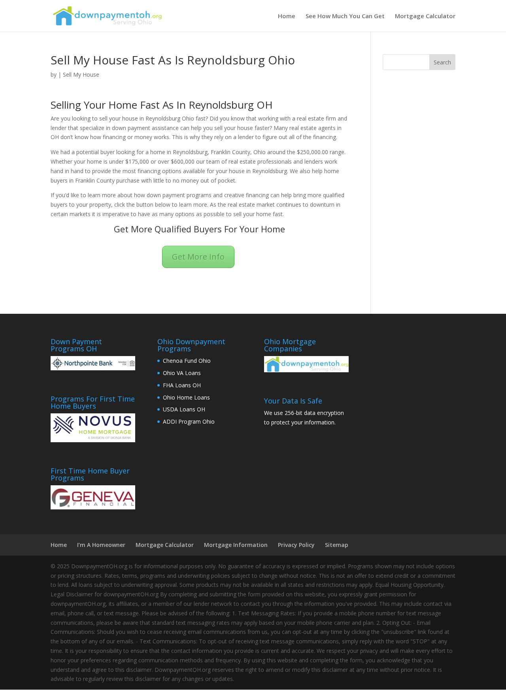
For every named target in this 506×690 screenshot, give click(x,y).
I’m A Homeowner (101, 545)
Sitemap (336, 545)
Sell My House (81, 74)
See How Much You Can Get (345, 16)
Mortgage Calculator (425, 16)
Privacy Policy (296, 545)
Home (286, 16)
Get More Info (198, 256)
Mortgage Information (236, 545)
